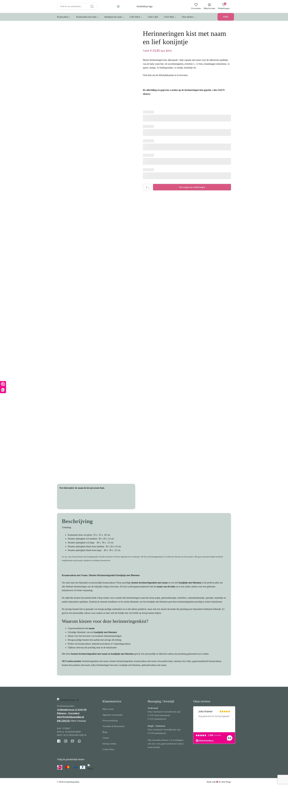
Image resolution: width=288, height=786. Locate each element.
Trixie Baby (169, 17)
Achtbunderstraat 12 (67, 709)
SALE (225, 17)
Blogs (104, 732)
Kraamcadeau (62, 17)
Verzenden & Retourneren (113, 726)
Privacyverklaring (110, 720)
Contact (105, 738)
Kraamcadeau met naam (86, 17)
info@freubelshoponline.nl (70, 717)
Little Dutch (135, 17)
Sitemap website (109, 744)
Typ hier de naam (72, 500)
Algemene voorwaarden (112, 715)
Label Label (153, 17)
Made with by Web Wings (219, 782)
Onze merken (187, 17)
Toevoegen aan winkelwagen (192, 187)
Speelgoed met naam (113, 17)
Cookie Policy (108, 749)
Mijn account (108, 709)
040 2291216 (63, 720)
